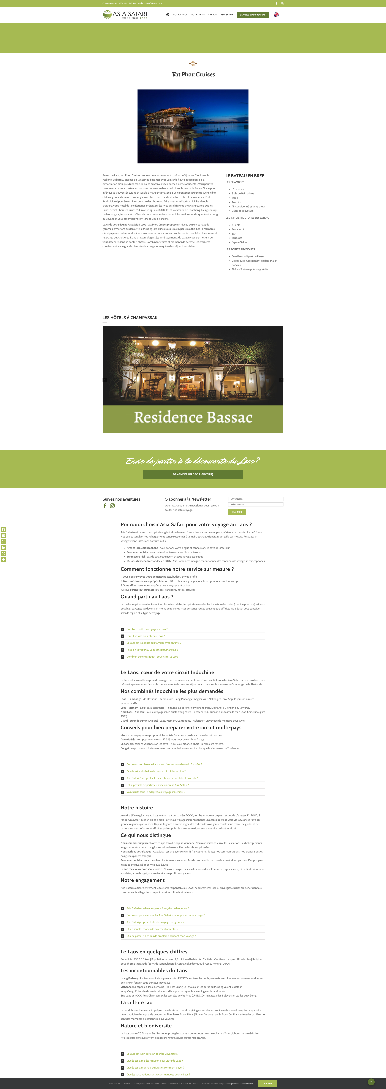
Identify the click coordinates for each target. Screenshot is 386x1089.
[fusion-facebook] (105, 505)
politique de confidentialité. (242, 1083)
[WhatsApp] (4, 542)
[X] (4, 554)
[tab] (193, 629)
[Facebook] (4, 529)
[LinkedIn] (4, 548)
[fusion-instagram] (112, 505)
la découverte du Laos (219, 460)
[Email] (4, 536)
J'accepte (267, 1083)
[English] (276, 15)
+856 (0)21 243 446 (127, 3)
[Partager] (4, 560)
